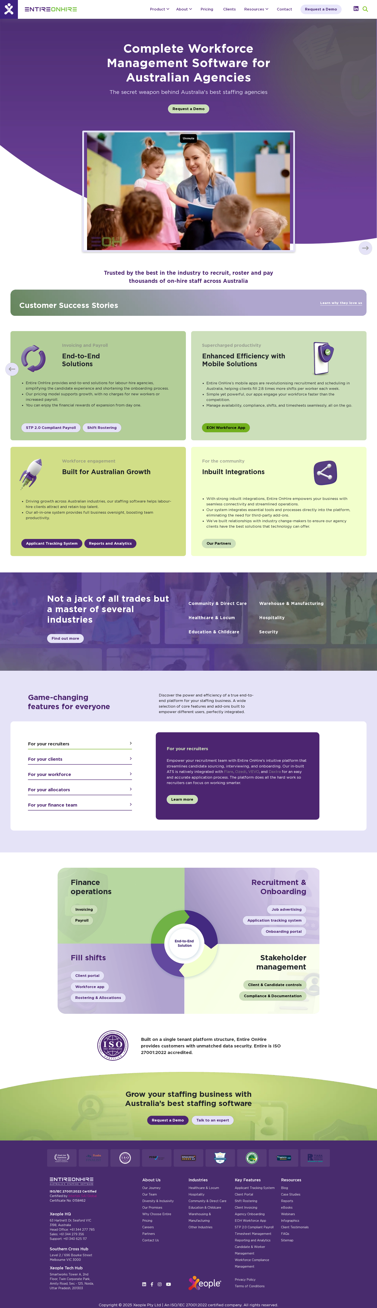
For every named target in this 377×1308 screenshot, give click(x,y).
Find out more (65, 638)
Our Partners (219, 543)
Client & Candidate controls (275, 985)
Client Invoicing (246, 1207)
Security (268, 631)
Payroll (82, 920)
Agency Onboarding (250, 1214)
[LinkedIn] (145, 1285)
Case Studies (290, 1194)
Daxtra (275, 771)
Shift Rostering (102, 427)
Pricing (206, 9)
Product (158, 9)
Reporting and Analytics (253, 1240)
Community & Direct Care (217, 603)
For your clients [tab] (45, 759)
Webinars (288, 1214)
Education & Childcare (214, 631)
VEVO (253, 771)
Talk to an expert (212, 1120)
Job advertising (287, 909)
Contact (284, 9)
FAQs (285, 1233)
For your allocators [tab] (49, 789)
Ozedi (240, 771)
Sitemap (287, 1240)
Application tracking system (274, 920)
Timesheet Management (253, 1233)
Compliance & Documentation (273, 996)
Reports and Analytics (110, 543)
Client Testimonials (295, 1227)
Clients (229, 9)
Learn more (182, 799)
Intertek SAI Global (82, 1196)
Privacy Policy (245, 1279)
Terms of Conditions (250, 1286)
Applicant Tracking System (52, 543)
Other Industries (200, 1227)
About (182, 9)
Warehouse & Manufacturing (291, 603)
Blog (284, 1188)
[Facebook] (154, 1285)
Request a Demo (321, 9)
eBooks (287, 1207)
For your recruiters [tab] (48, 743)
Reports (287, 1201)
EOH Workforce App (226, 427)
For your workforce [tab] (49, 774)
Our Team (149, 1194)
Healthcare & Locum (211, 617)
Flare (228, 771)
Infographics (290, 1220)
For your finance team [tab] (52, 805)
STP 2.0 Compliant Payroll (51, 427)
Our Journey (151, 1188)
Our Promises (152, 1207)
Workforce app (89, 987)
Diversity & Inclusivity (158, 1201)
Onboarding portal (284, 931)
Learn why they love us (341, 303)
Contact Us (150, 1240)
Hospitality (272, 617)
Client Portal (244, 1194)
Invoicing (84, 909)
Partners (148, 1233)
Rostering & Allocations (98, 997)
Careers (148, 1227)
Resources (254, 9)
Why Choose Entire (156, 1214)
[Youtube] (170, 1285)
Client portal (87, 975)
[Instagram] (161, 1285)
